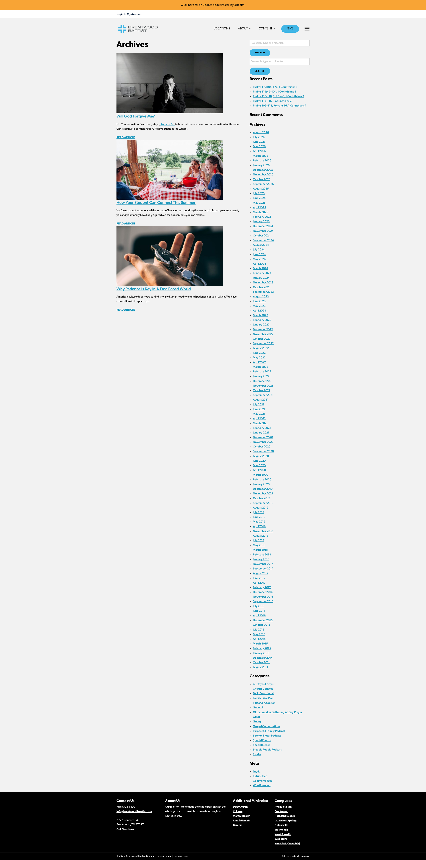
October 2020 (261, 446)
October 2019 (261, 498)
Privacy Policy (164, 856)
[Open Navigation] (307, 28)
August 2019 (260, 507)
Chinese (237, 811)
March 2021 (260, 423)
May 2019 (259, 521)
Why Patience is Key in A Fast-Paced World (153, 288)
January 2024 (261, 277)
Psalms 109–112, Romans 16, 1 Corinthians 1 (279, 105)
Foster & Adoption (264, 702)
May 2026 (259, 146)
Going (257, 721)
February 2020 (262, 479)
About (243, 28)
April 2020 (259, 470)
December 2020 (263, 437)
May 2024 (259, 259)
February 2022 (262, 371)
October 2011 (261, 662)
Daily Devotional (263, 693)
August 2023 (261, 296)
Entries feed (260, 776)
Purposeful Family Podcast (269, 731)
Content (265, 28)
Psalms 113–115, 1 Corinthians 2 (272, 101)
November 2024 (263, 230)
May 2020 (259, 465)
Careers (237, 825)
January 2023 (261, 324)
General (258, 707)
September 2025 (263, 184)
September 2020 (263, 451)
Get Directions (125, 829)
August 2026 (261, 132)
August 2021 (260, 399)
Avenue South (283, 807)
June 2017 (259, 578)
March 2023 (260, 315)
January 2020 (261, 484)
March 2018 (260, 549)
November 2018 (263, 531)
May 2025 (259, 202)
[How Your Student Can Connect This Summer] (169, 169)
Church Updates (263, 688)
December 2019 (263, 488)
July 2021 (258, 404)
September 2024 (263, 240)
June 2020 (259, 460)
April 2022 (259, 362)
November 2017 (263, 563)
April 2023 (259, 310)
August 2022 (261, 348)
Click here (187, 4)
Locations (222, 28)
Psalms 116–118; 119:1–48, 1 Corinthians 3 (278, 96)
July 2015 (258, 629)
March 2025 (260, 212)
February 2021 (262, 428)
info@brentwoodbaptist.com (134, 811)
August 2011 (260, 667)
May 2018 (259, 545)
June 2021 (259, 409)
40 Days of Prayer (263, 684)
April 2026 (259, 151)
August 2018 (260, 535)
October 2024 (261, 235)
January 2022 (261, 376)
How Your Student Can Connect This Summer (156, 202)
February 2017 (262, 587)
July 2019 (258, 512)
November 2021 (263, 385)
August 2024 (261, 244)
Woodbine (281, 839)
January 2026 (261, 165)
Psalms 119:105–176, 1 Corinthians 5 (275, 87)
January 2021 (261, 432)
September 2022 (263, 343)
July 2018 (258, 540)
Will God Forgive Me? (135, 116)
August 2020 (261, 456)
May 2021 (259, 413)
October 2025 (261, 179)
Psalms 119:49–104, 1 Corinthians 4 (274, 91)
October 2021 (261, 390)
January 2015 (261, 653)
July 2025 (259, 193)
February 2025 (262, 216)
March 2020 (260, 474)
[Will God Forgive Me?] (169, 83)
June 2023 (259, 301)
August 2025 (261, 188)
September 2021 (263, 395)
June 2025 (259, 198)
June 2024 (259, 254)
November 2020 (263, 441)
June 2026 (259, 141)
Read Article (125, 137)
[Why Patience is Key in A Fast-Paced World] (169, 255)
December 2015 (263, 620)
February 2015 (262, 648)
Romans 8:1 (167, 124)
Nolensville (281, 825)
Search (260, 52)
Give (290, 28)
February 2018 (262, 554)
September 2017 (263, 568)
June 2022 (259, 352)
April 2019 (259, 526)
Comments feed (262, 780)
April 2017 (259, 582)
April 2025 (259, 207)
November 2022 (263, 334)
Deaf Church (240, 807)
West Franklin (283, 834)
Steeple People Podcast (267, 749)
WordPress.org (262, 785)
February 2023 (262, 320)
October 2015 (261, 624)
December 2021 (263, 381)
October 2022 (261, 338)
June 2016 (259, 610)
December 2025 (263, 169)
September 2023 (263, 291)
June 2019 (259, 517)
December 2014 (263, 657)
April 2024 (259, 263)
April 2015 (259, 639)
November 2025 (263, 174)
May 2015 (259, 634)
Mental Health (241, 816)
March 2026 (260, 155)
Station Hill (281, 830)
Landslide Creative (300, 856)
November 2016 (263, 596)
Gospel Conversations (266, 726)
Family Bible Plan (263, 698)
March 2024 (260, 268)
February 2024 (262, 273)
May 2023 (259, 306)
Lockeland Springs (286, 820)
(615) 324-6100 (125, 807)
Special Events (262, 740)
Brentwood (281, 811)
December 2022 (263, 329)
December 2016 (263, 592)
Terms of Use (181, 856)
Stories (257, 754)
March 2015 (260, 643)
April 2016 (259, 615)
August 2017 (260, 573)
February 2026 (262, 160)
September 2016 (263, 601)
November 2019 (263, 493)
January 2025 (261, 221)
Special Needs (261, 745)
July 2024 (259, 249)
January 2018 (261, 559)
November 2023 (263, 282)
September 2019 (263, 503)
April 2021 (259, 418)
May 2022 (259, 357)
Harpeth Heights (285, 816)
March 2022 (260, 366)
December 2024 (263, 226)
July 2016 (258, 606)
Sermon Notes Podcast (267, 735)
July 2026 (259, 137)
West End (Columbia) (287, 843)
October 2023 (261, 287)
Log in (256, 771)
